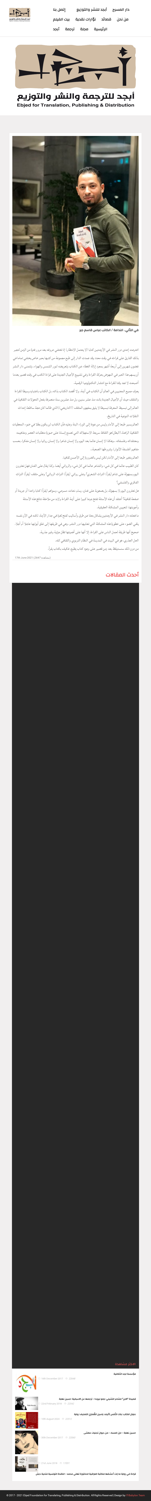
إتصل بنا (59, 9)
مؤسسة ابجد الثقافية (125, 1374)
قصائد (106, 19)
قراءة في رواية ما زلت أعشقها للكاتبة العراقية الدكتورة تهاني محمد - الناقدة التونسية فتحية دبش (86, 1474)
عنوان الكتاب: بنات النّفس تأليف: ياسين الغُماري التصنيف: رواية (105, 1414)
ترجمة (70, 29)
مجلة (84, 29)
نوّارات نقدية (85, 19)
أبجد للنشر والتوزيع (92, 9)
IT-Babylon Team (135, 1495)
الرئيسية (100, 29)
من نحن (123, 19)
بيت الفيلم (61, 19)
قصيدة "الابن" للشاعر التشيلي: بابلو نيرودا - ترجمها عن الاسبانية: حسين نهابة (97, 1399)
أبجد (56, 29)
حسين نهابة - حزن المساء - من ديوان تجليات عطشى (110, 1433)
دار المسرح (121, 9)
